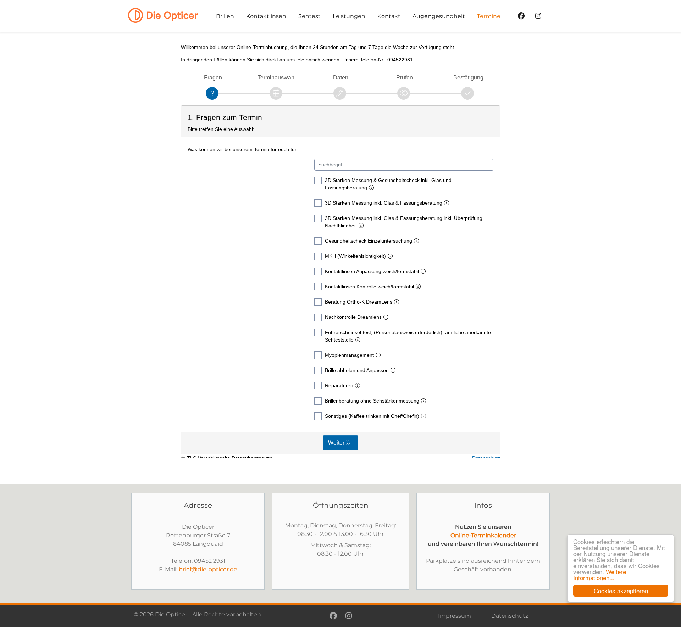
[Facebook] (521, 16)
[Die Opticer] (166, 15)
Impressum (454, 615)
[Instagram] (538, 16)
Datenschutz (509, 615)
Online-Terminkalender (483, 535)
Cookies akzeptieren (621, 590)
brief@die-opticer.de (208, 569)
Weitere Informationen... (599, 574)
